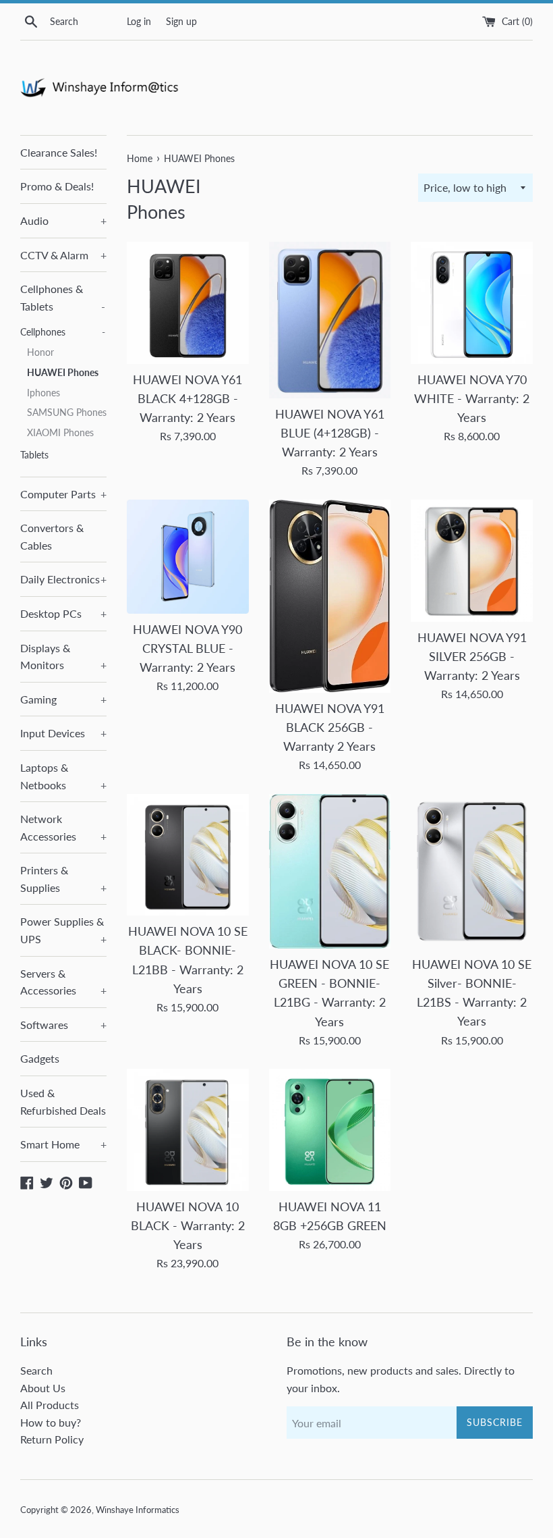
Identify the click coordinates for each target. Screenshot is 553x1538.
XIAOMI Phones (60, 432)
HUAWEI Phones (62, 372)
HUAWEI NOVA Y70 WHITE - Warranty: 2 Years (471, 399)
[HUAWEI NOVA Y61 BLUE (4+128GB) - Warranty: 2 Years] (330, 320)
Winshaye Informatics (137, 1509)
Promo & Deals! (57, 186)
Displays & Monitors (63, 656)
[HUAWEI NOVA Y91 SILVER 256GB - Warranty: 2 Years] (472, 561)
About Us (42, 1387)
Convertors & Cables (52, 536)
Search (36, 1370)
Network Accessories (63, 827)
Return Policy (52, 1439)
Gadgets (39, 1058)
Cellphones (62, 332)
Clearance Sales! (58, 152)
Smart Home (63, 1144)
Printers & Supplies (63, 879)
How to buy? (50, 1422)
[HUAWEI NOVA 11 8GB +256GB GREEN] (330, 1130)
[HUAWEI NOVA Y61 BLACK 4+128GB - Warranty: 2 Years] (188, 303)
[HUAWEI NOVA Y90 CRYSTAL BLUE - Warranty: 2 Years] (188, 557)
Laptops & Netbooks (63, 776)
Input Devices (63, 732)
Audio (63, 220)
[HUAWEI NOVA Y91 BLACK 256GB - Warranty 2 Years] (330, 596)
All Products (49, 1404)
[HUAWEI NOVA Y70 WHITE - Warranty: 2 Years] (472, 303)
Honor (40, 352)
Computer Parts (63, 493)
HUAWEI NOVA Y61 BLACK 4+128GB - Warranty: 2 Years (187, 399)
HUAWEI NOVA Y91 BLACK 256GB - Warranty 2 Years (329, 727)
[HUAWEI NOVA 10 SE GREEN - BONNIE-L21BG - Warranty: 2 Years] (330, 871)
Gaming (63, 699)
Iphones (43, 393)
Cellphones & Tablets (62, 297)
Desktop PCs (63, 613)
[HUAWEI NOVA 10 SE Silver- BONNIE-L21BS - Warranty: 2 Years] (472, 871)
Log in (139, 21)
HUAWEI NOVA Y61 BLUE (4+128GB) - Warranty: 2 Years (329, 433)
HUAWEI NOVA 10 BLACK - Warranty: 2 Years (188, 1226)
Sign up (181, 21)
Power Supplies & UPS (63, 930)
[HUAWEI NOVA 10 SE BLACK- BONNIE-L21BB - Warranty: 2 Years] (188, 855)
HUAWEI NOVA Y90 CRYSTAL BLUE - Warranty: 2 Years (187, 648)
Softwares (63, 1024)
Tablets (34, 455)
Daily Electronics (63, 579)
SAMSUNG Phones (67, 412)
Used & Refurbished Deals (63, 1101)
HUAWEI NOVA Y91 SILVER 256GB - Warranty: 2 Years (472, 657)
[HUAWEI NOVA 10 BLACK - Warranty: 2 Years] (188, 1130)
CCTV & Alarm (63, 254)
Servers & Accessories (63, 982)
